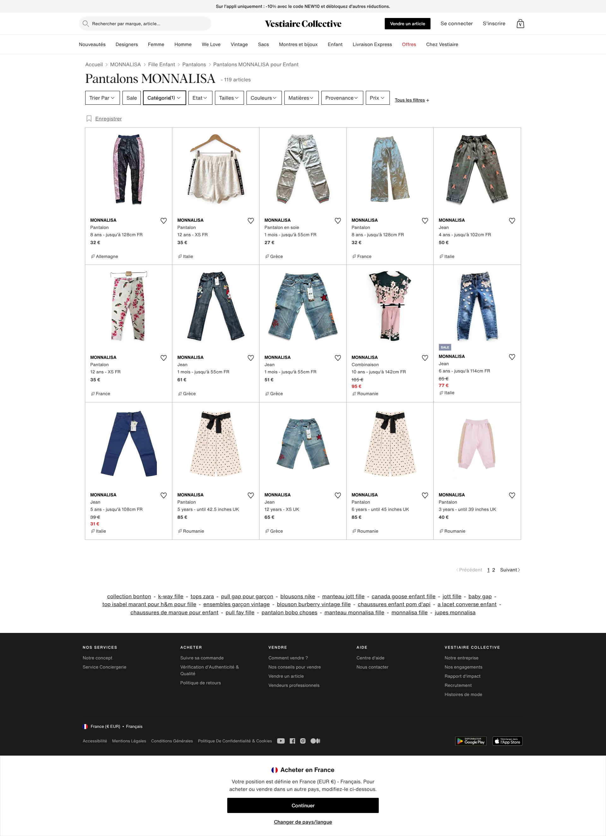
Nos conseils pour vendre (294, 667)
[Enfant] (347, 44)
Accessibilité (95, 741)
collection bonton (129, 596)
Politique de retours (200, 683)
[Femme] (169, 44)
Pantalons (194, 64)
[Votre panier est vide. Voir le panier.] (520, 23)
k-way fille (170, 596)
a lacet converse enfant (466, 604)
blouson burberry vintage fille (314, 604)
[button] (520, 23)
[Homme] (196, 44)
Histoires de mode (463, 694)
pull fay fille (240, 613)
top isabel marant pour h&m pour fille (149, 604)
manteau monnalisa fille (354, 613)
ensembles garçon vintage (236, 604)
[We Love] (225, 44)
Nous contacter (373, 667)
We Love (211, 44)
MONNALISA (125, 64)
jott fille (452, 596)
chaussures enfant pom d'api (394, 604)
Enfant (335, 44)
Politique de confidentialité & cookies (235, 741)
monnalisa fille (409, 613)
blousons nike (297, 596)
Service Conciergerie (104, 667)
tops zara (202, 596)
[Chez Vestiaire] (463, 44)
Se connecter (457, 23)
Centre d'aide (371, 658)
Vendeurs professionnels (293, 685)
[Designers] (143, 44)
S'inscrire (494, 23)
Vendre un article (407, 23)
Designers (127, 44)
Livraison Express (372, 44)
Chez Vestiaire (442, 44)
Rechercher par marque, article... (126, 23)
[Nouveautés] (110, 44)
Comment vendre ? (288, 658)
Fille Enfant (161, 64)
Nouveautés (92, 44)
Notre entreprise (461, 658)
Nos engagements (464, 667)
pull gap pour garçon (247, 596)
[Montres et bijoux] (322, 44)
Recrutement (458, 685)
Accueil (94, 64)
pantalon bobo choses (289, 613)
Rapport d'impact (463, 676)
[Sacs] (273, 44)
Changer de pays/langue (303, 822)
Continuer (303, 805)
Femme (156, 44)
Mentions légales (129, 741)
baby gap (480, 596)
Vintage (239, 44)
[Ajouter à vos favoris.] (163, 221)
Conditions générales (172, 741)
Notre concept (97, 658)
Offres (409, 44)
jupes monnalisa (455, 613)
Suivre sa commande (202, 658)
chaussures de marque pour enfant (174, 613)
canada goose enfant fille (404, 596)
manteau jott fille (343, 596)
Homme (183, 44)
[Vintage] (252, 44)
